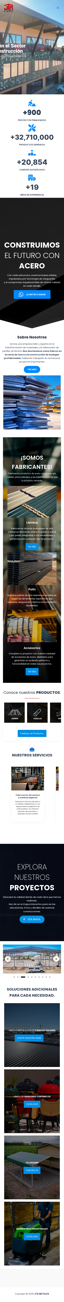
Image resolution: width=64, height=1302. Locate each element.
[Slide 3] (21, 977)
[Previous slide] (8, 959)
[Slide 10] (49, 977)
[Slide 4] (25, 977)
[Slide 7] (39, 977)
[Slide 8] (42, 977)
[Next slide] (56, 959)
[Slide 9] (46, 977)
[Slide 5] (30, 977)
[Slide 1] (14, 977)
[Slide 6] (35, 977)
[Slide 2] (18, 977)
